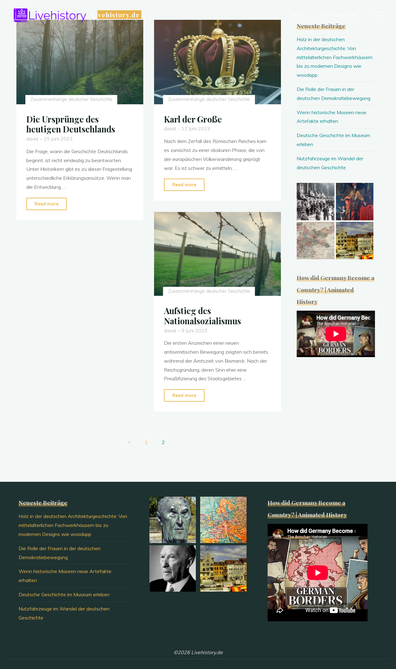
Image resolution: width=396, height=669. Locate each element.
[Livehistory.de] (49, 14)
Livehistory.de (116, 14)
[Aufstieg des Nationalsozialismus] (217, 254)
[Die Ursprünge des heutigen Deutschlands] (79, 62)
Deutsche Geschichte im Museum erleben (64, 594)
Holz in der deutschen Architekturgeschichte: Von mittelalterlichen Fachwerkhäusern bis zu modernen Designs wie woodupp (334, 57)
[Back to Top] (372, 645)
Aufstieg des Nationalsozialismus (202, 315)
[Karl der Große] (217, 62)
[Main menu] (378, 15)
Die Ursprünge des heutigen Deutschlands (70, 124)
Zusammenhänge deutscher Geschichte (71, 99)
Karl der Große (193, 119)
